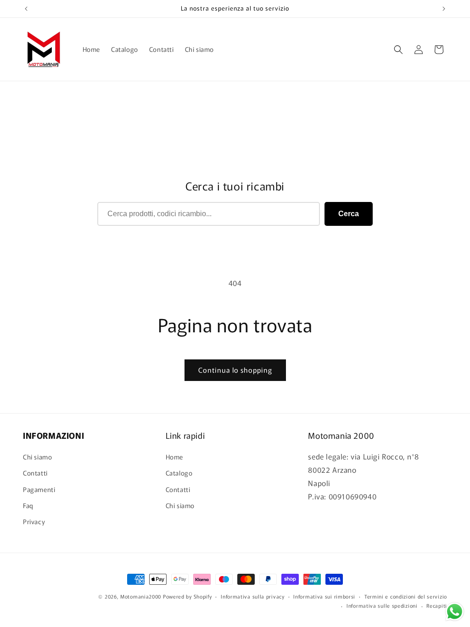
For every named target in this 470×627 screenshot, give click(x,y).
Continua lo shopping (235, 370)
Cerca (348, 214)
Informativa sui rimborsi (324, 596)
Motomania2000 (140, 596)
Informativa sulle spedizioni (382, 605)
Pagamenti (39, 489)
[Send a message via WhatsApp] (454, 611)
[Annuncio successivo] (444, 8)
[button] (398, 49)
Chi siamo (37, 456)
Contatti (35, 472)
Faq (28, 505)
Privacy (34, 521)
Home (174, 456)
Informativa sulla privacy (253, 596)
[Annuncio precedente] (26, 8)
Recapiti (436, 605)
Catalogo (179, 472)
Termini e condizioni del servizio (405, 596)
